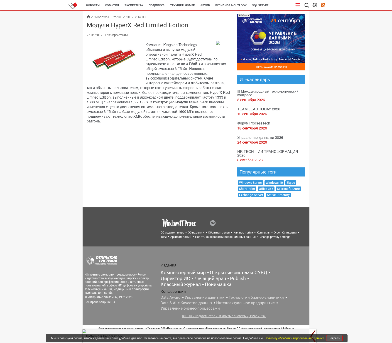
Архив (205, 5)
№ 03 (142, 17)
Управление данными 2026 (260, 137)
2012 (130, 17)
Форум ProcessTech (253, 123)
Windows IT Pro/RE (108, 17)
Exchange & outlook (231, 5)
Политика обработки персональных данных (225, 237)
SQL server (260, 5)
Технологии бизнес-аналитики (256, 297)
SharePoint (247, 189)
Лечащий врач (210, 278)
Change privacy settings (275, 237)
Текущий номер (182, 5)
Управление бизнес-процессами (190, 308)
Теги (164, 237)
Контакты (263, 232)
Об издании (196, 232)
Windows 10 (274, 182)
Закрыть (334, 338)
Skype (291, 182)
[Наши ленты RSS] (323, 5)
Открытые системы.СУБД (238, 272)
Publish (238, 278)
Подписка (157, 5)
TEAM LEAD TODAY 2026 (258, 109)
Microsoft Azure (288, 189)
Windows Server (250, 182)
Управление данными (205, 297)
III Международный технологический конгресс (268, 93)
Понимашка (218, 284)
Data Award (171, 297)
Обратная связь (219, 232)
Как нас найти (243, 232)
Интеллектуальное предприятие (245, 303)
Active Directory (278, 195)
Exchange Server (251, 195)
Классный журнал (181, 284)
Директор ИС (175, 278)
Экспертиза (133, 5)
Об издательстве (172, 232)
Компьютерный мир (183, 272)
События (112, 5)
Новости (93, 5)
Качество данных (196, 303)
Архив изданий (180, 237)
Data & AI (168, 303)
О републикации (285, 232)
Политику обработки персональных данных (295, 338)
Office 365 (266, 189)
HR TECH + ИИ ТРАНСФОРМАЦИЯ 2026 (267, 153)
